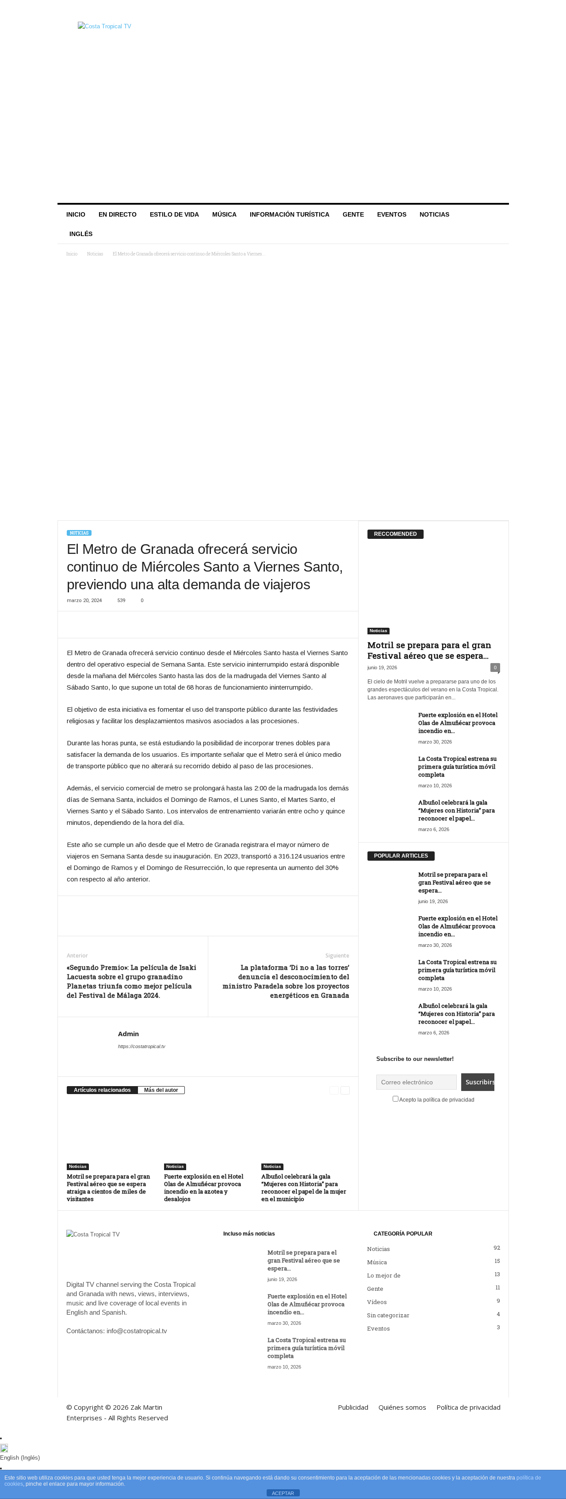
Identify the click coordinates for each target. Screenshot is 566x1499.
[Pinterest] (136, 624)
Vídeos (377, 1302)
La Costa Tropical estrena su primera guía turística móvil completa (457, 766)
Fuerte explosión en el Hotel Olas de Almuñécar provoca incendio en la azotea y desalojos (203, 1187)
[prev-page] (334, 1090)
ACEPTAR (283, 1493)
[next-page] (345, 1090)
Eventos (391, 214)
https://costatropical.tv (141, 1046)
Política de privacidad (323, 10)
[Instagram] (475, 10)
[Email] (157, 624)
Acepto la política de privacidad (436, 1100)
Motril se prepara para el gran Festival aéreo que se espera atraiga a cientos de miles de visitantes (108, 1187)
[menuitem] (79, 234)
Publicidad (222, 10)
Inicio (75, 214)
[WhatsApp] (116, 624)
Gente (353, 214)
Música (224, 214)
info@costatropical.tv (137, 1331)
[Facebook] (461, 10)
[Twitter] (488, 10)
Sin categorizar (388, 1315)
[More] (177, 624)
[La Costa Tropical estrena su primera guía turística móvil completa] (389, 771)
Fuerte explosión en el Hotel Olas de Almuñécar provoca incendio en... (457, 723)
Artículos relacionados (102, 1090)
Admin (128, 1033)
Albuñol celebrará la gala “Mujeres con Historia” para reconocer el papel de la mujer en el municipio (303, 1187)
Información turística (289, 214)
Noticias (434, 214)
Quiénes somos (264, 10)
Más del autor (161, 1090)
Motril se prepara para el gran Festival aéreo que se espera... (429, 650)
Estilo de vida (174, 214)
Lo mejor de (384, 1275)
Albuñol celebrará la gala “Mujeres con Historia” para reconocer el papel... (456, 810)
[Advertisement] (283, 136)
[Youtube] (502, 10)
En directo (118, 214)
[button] (495, 224)
